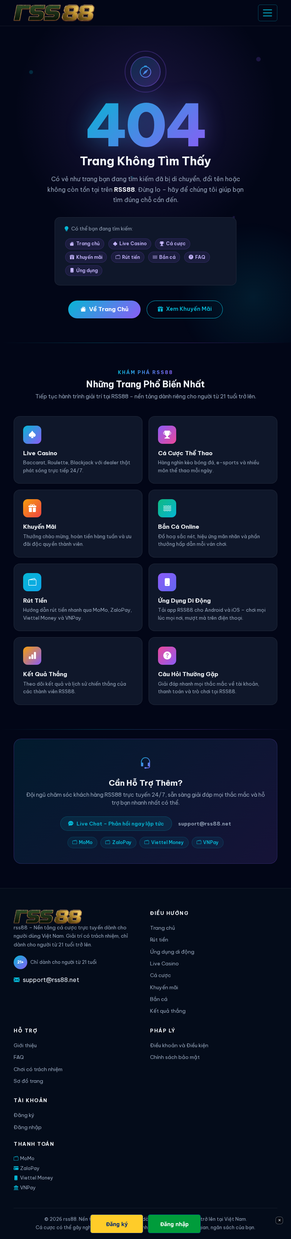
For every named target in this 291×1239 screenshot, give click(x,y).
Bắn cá (167, 257)
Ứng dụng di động (172, 952)
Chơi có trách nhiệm (38, 1069)
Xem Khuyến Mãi (189, 308)
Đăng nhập (28, 1127)
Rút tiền (131, 257)
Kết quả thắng (168, 1011)
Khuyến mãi (89, 257)
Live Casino (133, 243)
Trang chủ (88, 243)
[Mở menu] (267, 13)
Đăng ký (24, 1115)
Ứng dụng (87, 270)
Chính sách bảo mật (175, 1057)
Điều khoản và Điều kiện (179, 1045)
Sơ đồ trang (28, 1081)
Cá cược (176, 243)
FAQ (200, 257)
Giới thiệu (25, 1045)
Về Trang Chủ (108, 309)
